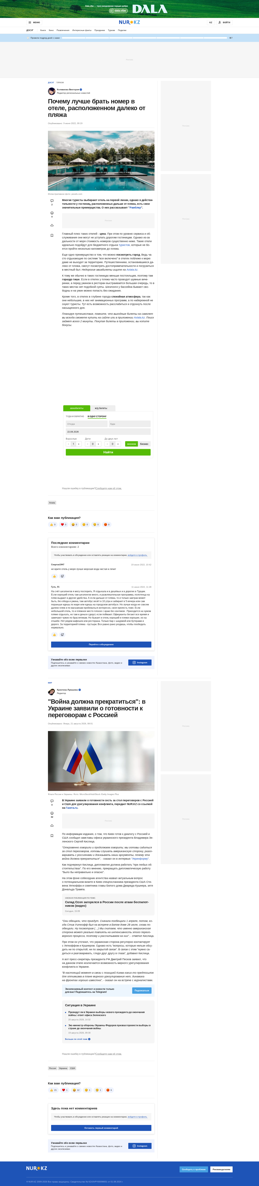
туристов (124, 244)
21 (55, 1090)
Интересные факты (81, 30)
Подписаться (142, 990)
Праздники (99, 30)
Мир (50, 683)
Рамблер (135, 207)
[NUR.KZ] (129, 22)
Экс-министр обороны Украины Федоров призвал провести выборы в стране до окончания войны (109, 1027)
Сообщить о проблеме (194, 1169)
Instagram (142, 662)
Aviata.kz (132, 269)
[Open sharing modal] (52, 225)
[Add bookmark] (52, 235)
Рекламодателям (221, 1169)
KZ (210, 22)
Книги (43, 30)
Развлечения (63, 30)
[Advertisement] (129, 60)
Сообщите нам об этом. (108, 488)
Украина (63, 1068)
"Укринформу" (140, 858)
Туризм (111, 30)
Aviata (52, 502)
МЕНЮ (36, 22)
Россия (52, 1068)
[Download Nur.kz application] (129, 9)
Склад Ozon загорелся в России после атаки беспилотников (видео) (107, 903)
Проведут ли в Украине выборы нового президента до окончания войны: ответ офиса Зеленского (106, 1013)
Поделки (122, 30)
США (72, 1068)
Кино (51, 30)
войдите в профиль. (137, 555)
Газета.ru (71, 807)
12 (78, 1090)
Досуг (29, 30)
